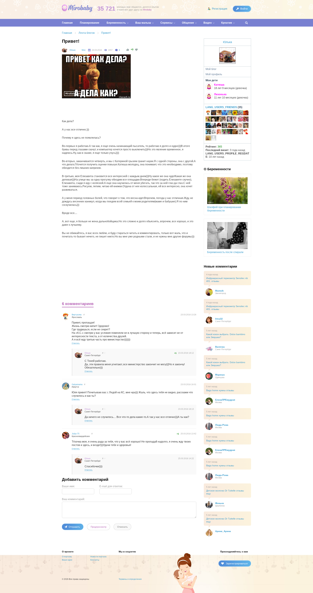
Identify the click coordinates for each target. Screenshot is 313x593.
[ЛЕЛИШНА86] (245, 132)
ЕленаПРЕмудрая (225, 399)
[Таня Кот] (245, 126)
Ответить (76, 343)
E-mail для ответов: (111, 486)
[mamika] (240, 119)
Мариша (220, 374)
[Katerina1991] (245, 113)
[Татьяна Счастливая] (224, 126)
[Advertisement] (121, 109)
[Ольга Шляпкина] (219, 113)
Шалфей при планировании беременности (224, 209)
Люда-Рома (221, 425)
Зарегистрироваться (237, 563)
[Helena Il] (240, 132)
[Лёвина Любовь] (235, 113)
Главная (67, 32)
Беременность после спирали (225, 252)
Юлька (72, 50)
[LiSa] (208, 138)
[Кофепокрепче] (219, 126)
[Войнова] (208, 126)
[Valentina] (229, 132)
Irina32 (219, 318)
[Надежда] (235, 132)
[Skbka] (219, 132)
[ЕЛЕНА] (208, 119)
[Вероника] (219, 119)
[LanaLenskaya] (240, 113)
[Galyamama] (229, 113)
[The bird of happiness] (224, 113)
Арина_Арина (223, 531)
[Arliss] (213, 126)
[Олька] (235, 119)
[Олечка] (240, 126)
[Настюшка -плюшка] (213, 119)
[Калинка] (229, 126)
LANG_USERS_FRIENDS (221, 107)
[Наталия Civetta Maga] (213, 132)
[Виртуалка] (208, 113)
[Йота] (213, 113)
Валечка (220, 346)
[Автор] (64, 50)
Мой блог (211, 69)
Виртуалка (77, 315)
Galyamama (77, 384)
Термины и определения (130, 579)
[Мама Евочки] (224, 132)
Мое (84, 50)
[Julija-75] (245, 119)
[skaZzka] (229, 119)
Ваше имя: (68, 486)
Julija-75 (75, 434)
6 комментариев (78, 303)
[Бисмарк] (235, 126)
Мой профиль (214, 74)
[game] (208, 132)
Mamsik (219, 290)
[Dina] (224, 119)
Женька (219, 503)
